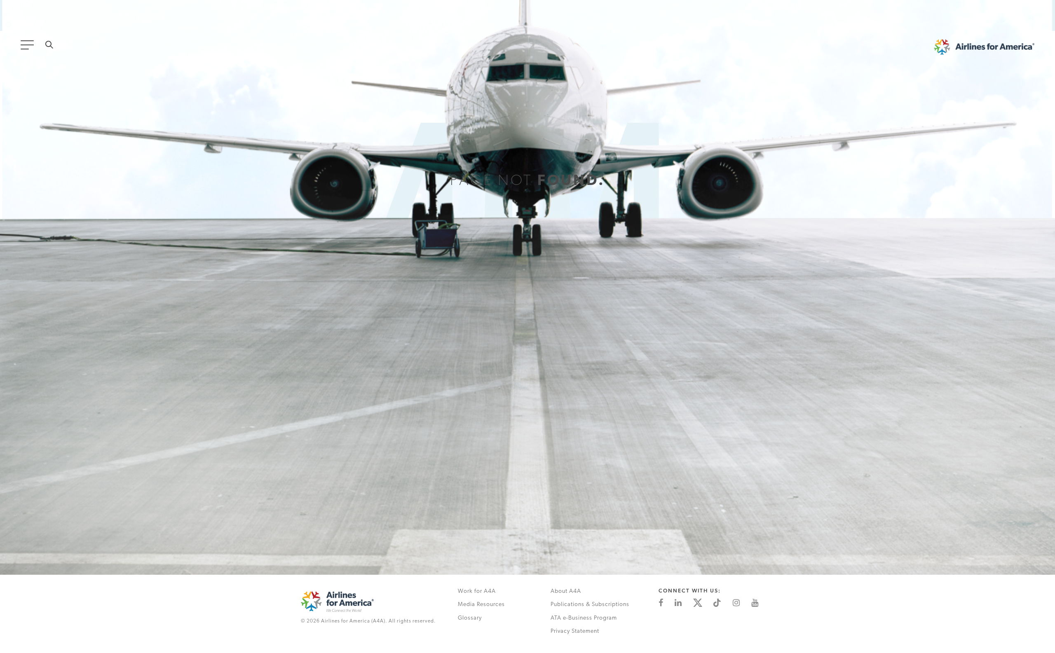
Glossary (470, 618)
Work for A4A (477, 591)
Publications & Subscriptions (590, 605)
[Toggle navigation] (29, 47)
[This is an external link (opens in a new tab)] (661, 603)
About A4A (566, 591)
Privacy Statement (575, 631)
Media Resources (481, 605)
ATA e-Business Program (584, 618)
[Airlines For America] (370, 601)
